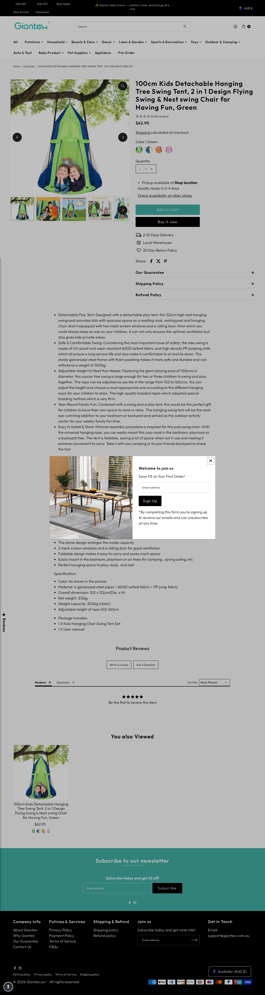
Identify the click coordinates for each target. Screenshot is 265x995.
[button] (8, 987)
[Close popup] (210, 460)
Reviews (4, 625)
